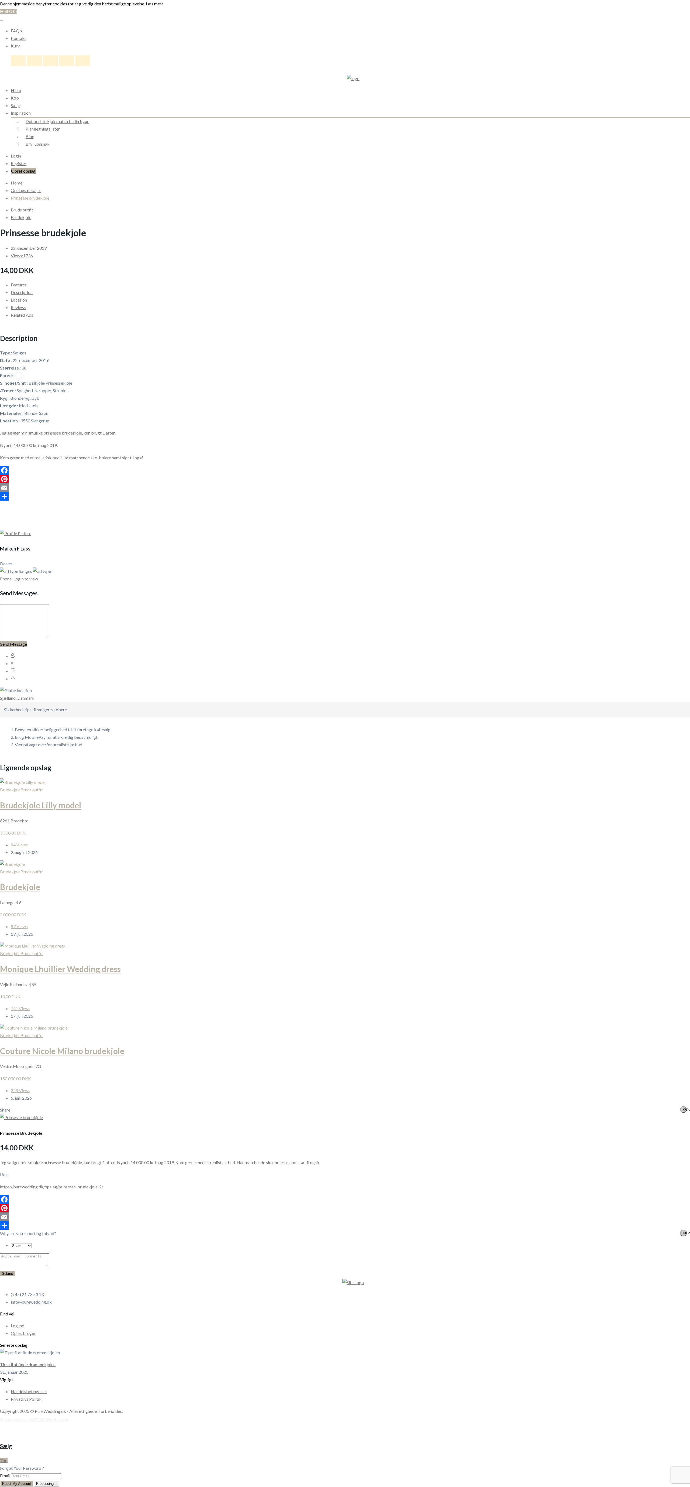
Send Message (13, 644)
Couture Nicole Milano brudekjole (62, 1051)
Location (19, 299)
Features (19, 284)
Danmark (25, 697)
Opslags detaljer (26, 190)
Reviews (18, 307)
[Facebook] (345, 470)
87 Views (19, 926)
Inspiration (21, 112)
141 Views (20, 1008)
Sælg (15, 105)
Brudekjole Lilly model (40, 805)
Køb (15, 97)
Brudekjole (21, 217)
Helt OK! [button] (8, 11)
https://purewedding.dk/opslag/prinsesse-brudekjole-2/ (51, 1186)
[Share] (345, 496)
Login (16, 155)
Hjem (16, 90)
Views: (22, 255)
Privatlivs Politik (26, 1398)
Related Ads (22, 314)
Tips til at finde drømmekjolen (28, 1364)
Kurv (15, 45)
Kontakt (18, 38)
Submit (7, 1273)
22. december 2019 (29, 248)
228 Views (20, 1090)
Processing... (46, 1484)
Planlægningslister (43, 128)
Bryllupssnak (38, 143)
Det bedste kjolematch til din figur (57, 121)
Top (4, 1460)
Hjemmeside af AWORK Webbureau (34, 1419)
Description (22, 292)
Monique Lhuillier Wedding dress (60, 969)
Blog (30, 136)
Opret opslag (23, 170)
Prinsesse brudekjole (30, 197)
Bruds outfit (22, 209)
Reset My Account (16, 1484)
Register (18, 163)
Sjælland (8, 697)
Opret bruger (23, 1333)
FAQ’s (16, 30)
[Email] (345, 487)
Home (16, 182)
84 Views (19, 844)
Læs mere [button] (155, 3)
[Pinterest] (345, 479)
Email (5, 1475)
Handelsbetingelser (29, 1391)
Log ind (17, 1325)
